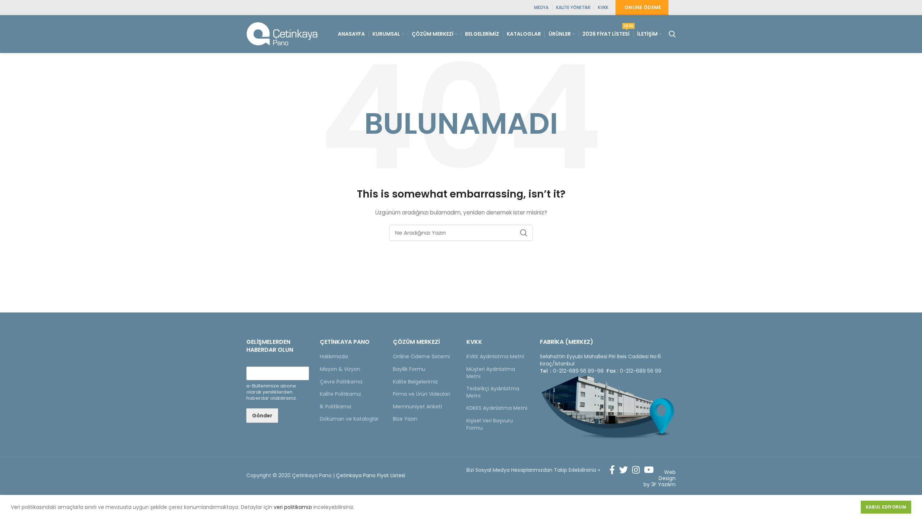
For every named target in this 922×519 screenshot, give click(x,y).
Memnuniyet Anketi (417, 406)
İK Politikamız (336, 406)
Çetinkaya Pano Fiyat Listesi (370, 475)
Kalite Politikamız (340, 394)
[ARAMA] (523, 233)
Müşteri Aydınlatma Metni (490, 372)
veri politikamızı (293, 507)
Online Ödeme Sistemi (421, 356)
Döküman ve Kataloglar (349, 418)
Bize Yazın (405, 418)
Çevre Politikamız (341, 381)
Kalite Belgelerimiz (415, 381)
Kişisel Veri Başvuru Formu (489, 424)
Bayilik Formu (409, 369)
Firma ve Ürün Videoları (421, 394)
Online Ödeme (643, 7)
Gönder (262, 415)
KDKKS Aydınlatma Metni (496, 408)
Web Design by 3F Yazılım (660, 478)
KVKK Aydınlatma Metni (495, 356)
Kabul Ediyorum (886, 507)
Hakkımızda (334, 356)
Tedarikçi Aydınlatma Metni (492, 392)
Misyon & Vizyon (340, 369)
